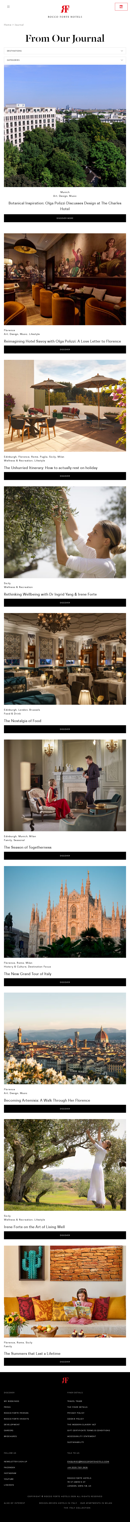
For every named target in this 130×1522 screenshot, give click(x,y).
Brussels (34, 709)
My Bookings (11, 1401)
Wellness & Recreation (18, 460)
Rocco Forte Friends (16, 1413)
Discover (65, 349)
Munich (65, 192)
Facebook (9, 1467)
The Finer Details (77, 1407)
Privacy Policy (76, 1413)
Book (121, 6)
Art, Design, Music (65, 195)
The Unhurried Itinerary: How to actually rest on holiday (51, 467)
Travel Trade (74, 1401)
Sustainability (75, 1442)
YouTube (9, 1479)
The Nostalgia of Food (22, 720)
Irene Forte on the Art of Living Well (34, 1226)
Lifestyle (34, 334)
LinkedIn (9, 1485)
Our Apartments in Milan (96, 1503)
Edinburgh (10, 456)
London (23, 709)
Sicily (52, 456)
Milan (61, 456)
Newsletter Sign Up (15, 1461)
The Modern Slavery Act (81, 1424)
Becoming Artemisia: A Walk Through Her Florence (47, 1100)
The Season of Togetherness (28, 847)
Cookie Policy (75, 1419)
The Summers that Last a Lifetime (32, 1353)
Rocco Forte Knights (16, 1419)
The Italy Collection (77, 1508)
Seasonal (19, 840)
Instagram (10, 1473)
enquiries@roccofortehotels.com (88, 1461)
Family (8, 840)
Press (7, 1407)
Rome (34, 456)
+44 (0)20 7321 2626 (77, 1467)
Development (12, 1424)
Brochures (10, 1436)
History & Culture (15, 966)
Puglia (44, 456)
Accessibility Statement (81, 1436)
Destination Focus (39, 966)
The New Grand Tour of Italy (27, 973)
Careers (8, 1430)
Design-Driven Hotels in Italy (58, 1503)
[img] (65, 279)
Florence (9, 330)
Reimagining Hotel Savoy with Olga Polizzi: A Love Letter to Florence (62, 341)
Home (7, 24)
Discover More (65, 218)
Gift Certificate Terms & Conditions (88, 1430)
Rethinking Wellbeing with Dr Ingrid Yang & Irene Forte (50, 594)
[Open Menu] (8, 6)
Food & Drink (12, 713)
